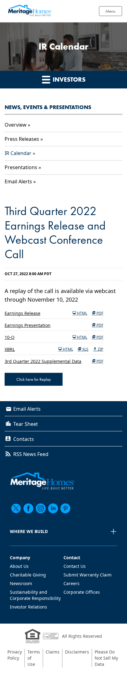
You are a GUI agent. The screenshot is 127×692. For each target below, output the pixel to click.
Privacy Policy (14, 655)
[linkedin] (53, 508)
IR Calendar (18, 153)
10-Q (9, 337)
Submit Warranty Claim (87, 575)
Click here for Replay (33, 379)
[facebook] (28, 508)
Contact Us (74, 566)
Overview (16, 124)
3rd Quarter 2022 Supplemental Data (43, 361)
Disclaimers (77, 652)
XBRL (10, 349)
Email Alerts (18, 181)
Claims (52, 652)
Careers (71, 583)
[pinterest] (65, 508)
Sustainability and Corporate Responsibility (35, 595)
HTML (81, 313)
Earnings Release (22, 313)
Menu (110, 11)
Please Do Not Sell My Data (106, 658)
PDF (99, 313)
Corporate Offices (81, 592)
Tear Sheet (25, 424)
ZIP (100, 349)
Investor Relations (28, 607)
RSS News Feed (30, 454)
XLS (84, 349)
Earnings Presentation (28, 325)
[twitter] (16, 508)
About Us (19, 566)
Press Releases (22, 139)
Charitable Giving (28, 575)
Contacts (23, 439)
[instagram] (41, 508)
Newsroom (21, 583)
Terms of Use (33, 658)
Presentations (21, 167)
